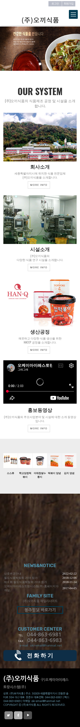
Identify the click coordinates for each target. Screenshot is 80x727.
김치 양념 (69, 473)
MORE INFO (39, 185)
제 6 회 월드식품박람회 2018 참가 (25, 582)
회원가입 (69, 3)
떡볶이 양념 (54, 473)
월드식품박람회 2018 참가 (21, 577)
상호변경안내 (12, 573)
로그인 (55, 3)
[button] (6, 49)
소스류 (10, 473)
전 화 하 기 (40, 655)
